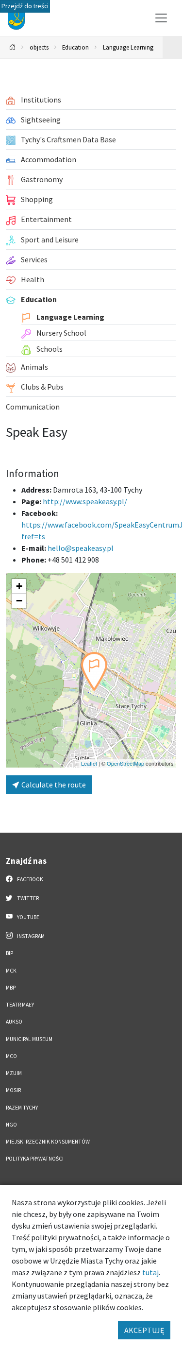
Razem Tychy (22, 1107)
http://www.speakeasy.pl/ (85, 501)
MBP (11, 987)
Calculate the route (53, 784)
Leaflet (89, 763)
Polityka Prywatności (35, 1158)
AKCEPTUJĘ (144, 1330)
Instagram (30, 936)
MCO (11, 1056)
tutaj (150, 1272)
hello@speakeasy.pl (81, 548)
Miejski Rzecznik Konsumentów (48, 1141)
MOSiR (13, 1090)
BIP (9, 953)
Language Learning (128, 47)
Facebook (29, 879)
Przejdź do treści (25, 6)
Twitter (27, 898)
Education (75, 47)
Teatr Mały (20, 1004)
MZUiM (14, 1073)
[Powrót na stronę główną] (12, 47)
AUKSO (14, 1021)
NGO (11, 1124)
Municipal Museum (29, 1039)
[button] (94, 671)
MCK (11, 970)
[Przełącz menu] (161, 18)
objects (39, 47)
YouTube (27, 917)
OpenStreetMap (125, 763)
